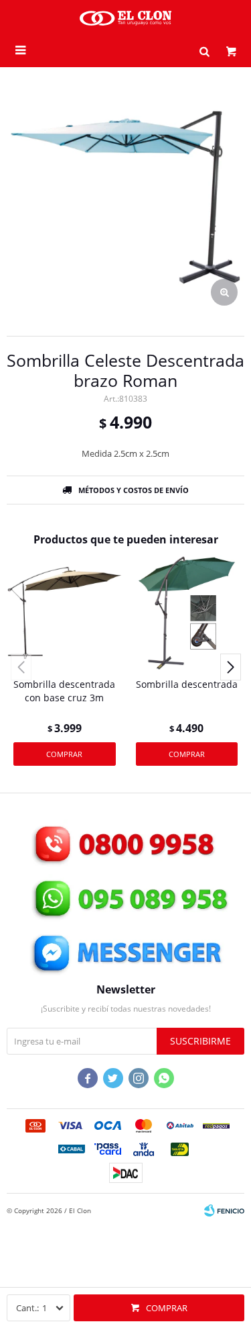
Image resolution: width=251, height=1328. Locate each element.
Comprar (166, 1308)
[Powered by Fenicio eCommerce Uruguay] (224, 1210)
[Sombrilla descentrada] (187, 613)
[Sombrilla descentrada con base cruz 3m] (64, 613)
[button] (204, 50)
